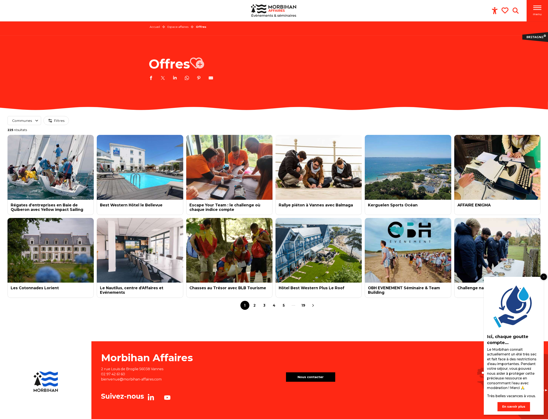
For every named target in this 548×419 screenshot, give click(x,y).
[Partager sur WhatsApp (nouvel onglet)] (187, 78)
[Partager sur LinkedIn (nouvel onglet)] (175, 78)
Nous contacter (311, 377)
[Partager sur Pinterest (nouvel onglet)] (199, 78)
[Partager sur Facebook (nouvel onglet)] (151, 78)
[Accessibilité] (494, 10)
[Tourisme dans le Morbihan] (274, 10)
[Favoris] (505, 10)
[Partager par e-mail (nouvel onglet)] (211, 78)
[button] (515, 10)
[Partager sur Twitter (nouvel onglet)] (163, 78)
